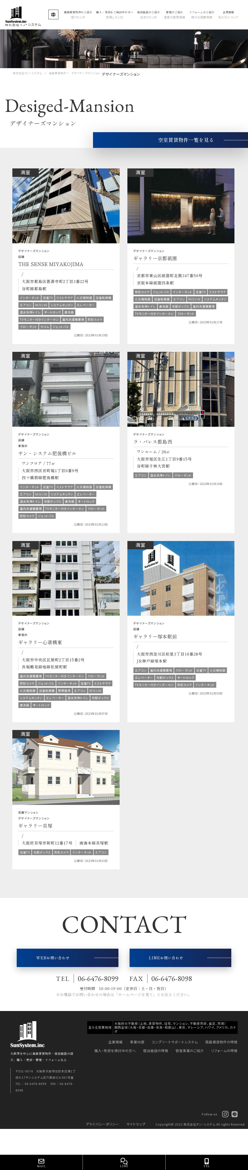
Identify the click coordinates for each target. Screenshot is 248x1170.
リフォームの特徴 (224, 1051)
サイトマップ (136, 1124)
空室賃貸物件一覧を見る (186, 139)
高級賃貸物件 (57, 73)
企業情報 (115, 1042)
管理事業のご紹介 (190, 1051)
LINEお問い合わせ (166, 957)
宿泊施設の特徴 (155, 1051)
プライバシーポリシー (102, 1124)
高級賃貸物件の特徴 (221, 1042)
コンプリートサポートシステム (175, 1042)
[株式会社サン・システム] (23, 14)
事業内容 (137, 1042)
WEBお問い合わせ (53, 957)
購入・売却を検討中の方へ (115, 1051)
